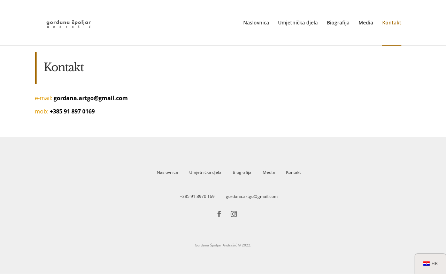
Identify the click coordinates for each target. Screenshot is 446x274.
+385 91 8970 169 (197, 196)
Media (366, 23)
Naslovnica (256, 23)
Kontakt (391, 23)
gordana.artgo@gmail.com (252, 196)
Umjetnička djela (298, 23)
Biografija (338, 23)
